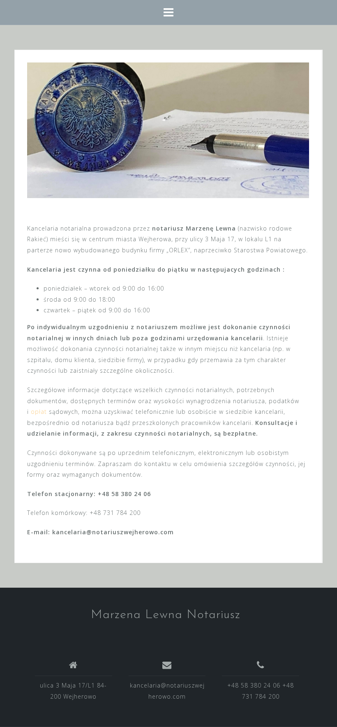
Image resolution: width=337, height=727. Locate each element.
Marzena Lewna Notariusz (165, 615)
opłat (39, 411)
